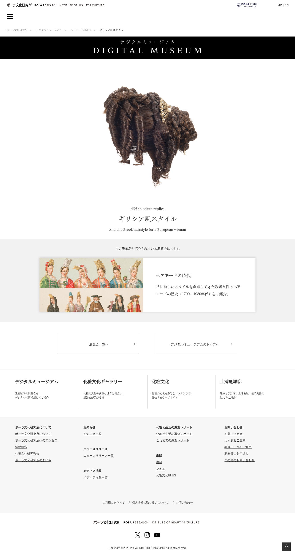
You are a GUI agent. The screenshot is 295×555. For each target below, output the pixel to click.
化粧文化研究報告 (27, 453)
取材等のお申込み (236, 453)
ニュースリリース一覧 (98, 455)
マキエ (160, 469)
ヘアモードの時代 (80, 30)
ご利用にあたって (113, 502)
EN (287, 4)
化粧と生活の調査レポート (174, 434)
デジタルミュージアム (49, 30)
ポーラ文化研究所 (16, 30)
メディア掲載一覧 (95, 477)
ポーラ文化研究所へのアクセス (36, 440)
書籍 (159, 462)
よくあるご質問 (235, 440)
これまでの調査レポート (172, 440)
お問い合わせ (233, 434)
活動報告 (21, 447)
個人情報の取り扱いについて (150, 502)
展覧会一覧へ (99, 344)
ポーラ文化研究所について (33, 434)
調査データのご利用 (238, 447)
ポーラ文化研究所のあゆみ (33, 460)
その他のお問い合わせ (239, 460)
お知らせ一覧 (92, 434)
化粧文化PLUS (166, 475)
